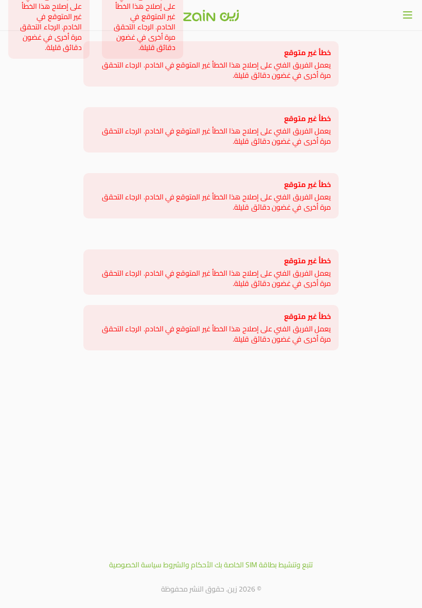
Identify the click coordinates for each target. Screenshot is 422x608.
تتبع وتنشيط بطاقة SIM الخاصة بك (264, 564)
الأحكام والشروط (188, 564)
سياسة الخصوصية (135, 564)
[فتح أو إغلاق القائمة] (407, 15)
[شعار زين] (211, 15)
